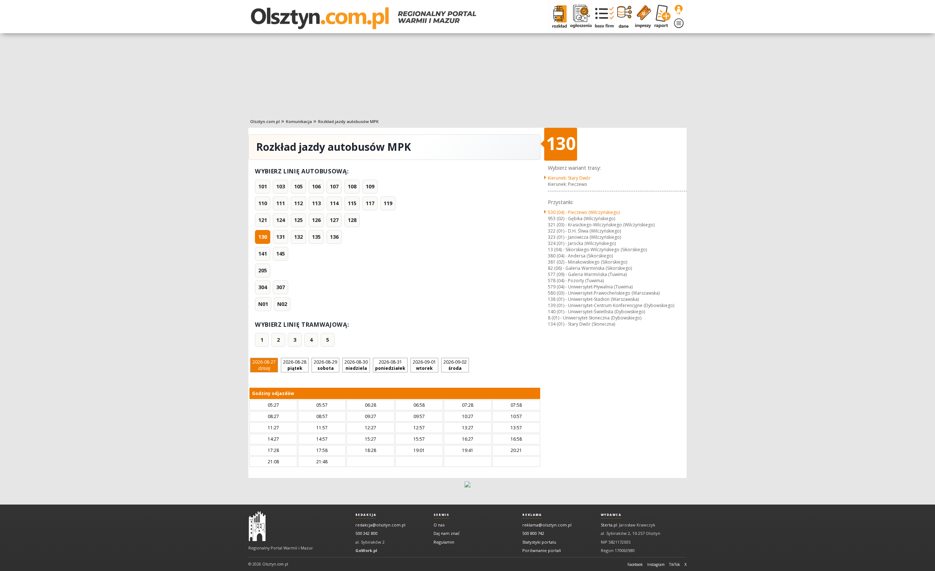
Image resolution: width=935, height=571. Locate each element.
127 (334, 219)
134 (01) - (581, 324)
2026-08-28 (294, 365)
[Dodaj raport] (661, 16)
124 (280, 219)
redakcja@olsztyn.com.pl (380, 525)
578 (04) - (576, 280)
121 (262, 219)
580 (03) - (604, 293)
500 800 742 (533, 533)
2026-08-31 (390, 365)
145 (280, 253)
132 (298, 236)
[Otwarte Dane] (623, 16)
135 (316, 236)
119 (387, 203)
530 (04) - (584, 212)
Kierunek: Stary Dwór (569, 178)
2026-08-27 (264, 365)
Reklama (532, 515)
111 (280, 203)
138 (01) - (593, 299)
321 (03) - (601, 225)
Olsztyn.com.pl (265, 121)
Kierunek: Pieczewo (567, 184)
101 (262, 186)
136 (334, 236)
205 (262, 270)
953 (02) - (581, 218)
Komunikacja (299, 121)
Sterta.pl (609, 525)
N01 (263, 303)
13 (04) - (597, 249)
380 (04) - (580, 256)
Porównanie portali (541, 550)
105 (298, 186)
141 (262, 253)
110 (262, 203)
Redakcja (366, 515)
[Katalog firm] (603, 16)
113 (316, 203)
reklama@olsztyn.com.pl (547, 525)
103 (280, 186)
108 (352, 186)
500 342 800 (366, 533)
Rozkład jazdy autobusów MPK (348, 121)
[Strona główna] (363, 18)
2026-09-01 (424, 365)
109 (370, 186)
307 (280, 287)
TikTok (674, 564)
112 (298, 203)
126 (316, 219)
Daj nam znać (446, 533)
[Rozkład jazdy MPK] (558, 16)
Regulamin (444, 542)
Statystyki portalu (539, 542)
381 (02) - (587, 262)
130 (262, 236)
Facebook (635, 564)
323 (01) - (584, 237)
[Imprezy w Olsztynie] (641, 16)
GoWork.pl (366, 550)
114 (334, 203)
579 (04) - (590, 287)
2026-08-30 (356, 365)
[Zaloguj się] (678, 9)
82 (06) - (590, 268)
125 (298, 219)
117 (370, 203)
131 (280, 236)
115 (352, 203)
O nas (439, 525)
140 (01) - (596, 312)
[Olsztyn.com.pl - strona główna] (257, 526)
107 (334, 186)
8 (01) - (594, 318)
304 (262, 287)
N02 (282, 303)
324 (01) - (582, 243)
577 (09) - (587, 274)
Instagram (656, 564)
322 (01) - (584, 231)
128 (352, 219)
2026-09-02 (455, 365)
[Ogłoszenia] (579, 16)
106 (316, 186)
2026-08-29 (325, 365)
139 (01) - (611, 305)
